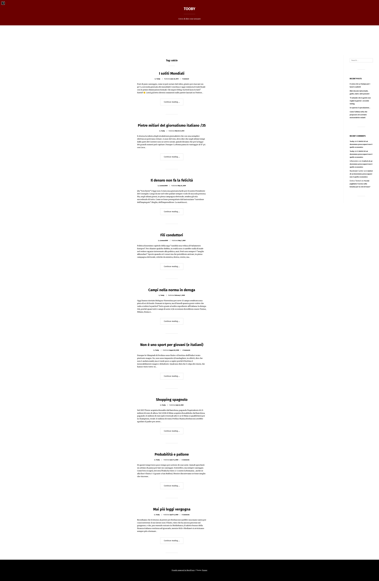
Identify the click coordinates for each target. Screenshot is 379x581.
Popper (204, 570)
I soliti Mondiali (171, 73)
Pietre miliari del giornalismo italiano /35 (172, 125)
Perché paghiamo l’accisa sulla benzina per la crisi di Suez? (360, 184)
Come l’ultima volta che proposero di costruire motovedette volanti (358, 115)
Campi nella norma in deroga (171, 290)
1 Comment (185, 79)
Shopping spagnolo (172, 399)
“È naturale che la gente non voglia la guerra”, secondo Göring (360, 101)
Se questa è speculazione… (360, 108)
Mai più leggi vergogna (171, 509)
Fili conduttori (171, 235)
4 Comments (185, 460)
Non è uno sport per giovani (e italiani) (171, 345)
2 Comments (186, 350)
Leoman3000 (163, 186)
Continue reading (173, 103)
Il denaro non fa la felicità (172, 180)
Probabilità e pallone (172, 454)
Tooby (189, 9)
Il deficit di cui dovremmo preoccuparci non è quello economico (361, 144)
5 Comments (186, 515)
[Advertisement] (189, 40)
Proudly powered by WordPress (183, 570)
